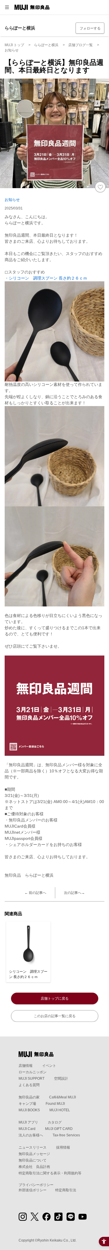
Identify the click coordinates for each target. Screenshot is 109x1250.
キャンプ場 (27, 1104)
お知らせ (12, 199)
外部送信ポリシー (33, 1190)
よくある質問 (29, 1085)
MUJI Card (27, 1129)
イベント (49, 1066)
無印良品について (33, 1160)
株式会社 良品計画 (34, 1167)
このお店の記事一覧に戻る (55, 1016)
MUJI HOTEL (59, 1110)
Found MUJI (55, 1104)
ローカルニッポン (33, 1072)
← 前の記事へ (35, 893)
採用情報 (63, 1147)
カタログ (55, 1122)
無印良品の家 (29, 1097)
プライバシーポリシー (36, 1185)
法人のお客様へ (31, 1135)
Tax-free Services (66, 1135)
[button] (7, 7)
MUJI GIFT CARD (59, 1129)
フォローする (90, 28)
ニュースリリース (33, 1147)
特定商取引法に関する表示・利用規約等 (50, 1173)
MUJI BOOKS (29, 1110)
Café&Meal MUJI (62, 1097)
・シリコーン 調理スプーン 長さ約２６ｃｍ (46, 278)
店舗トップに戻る (55, 998)
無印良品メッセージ (34, 1154)
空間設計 (61, 1078)
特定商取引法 (65, 1190)
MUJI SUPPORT (31, 1078)
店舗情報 (26, 1066)
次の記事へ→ (74, 893)
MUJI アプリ (28, 1122)
